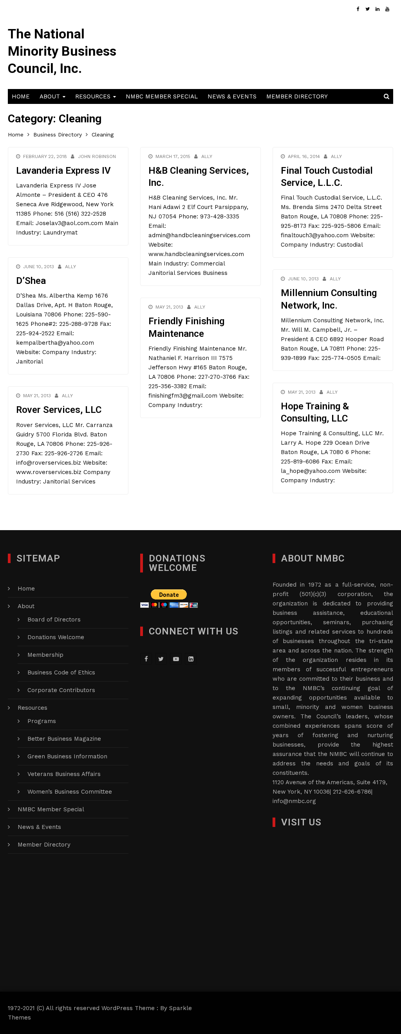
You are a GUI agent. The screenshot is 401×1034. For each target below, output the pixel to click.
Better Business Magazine (64, 738)
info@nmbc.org (294, 801)
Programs (41, 721)
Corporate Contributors (61, 690)
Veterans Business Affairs (64, 774)
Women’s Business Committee (69, 791)
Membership (45, 654)
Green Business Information (67, 756)
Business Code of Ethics (61, 672)
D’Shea (31, 280)
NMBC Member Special (162, 96)
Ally (206, 156)
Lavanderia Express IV (63, 170)
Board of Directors (54, 619)
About (50, 96)
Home (21, 96)
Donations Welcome (55, 637)
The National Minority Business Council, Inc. (62, 51)
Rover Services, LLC (58, 409)
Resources (92, 96)
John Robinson (97, 156)
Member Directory (297, 96)
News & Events (232, 96)
